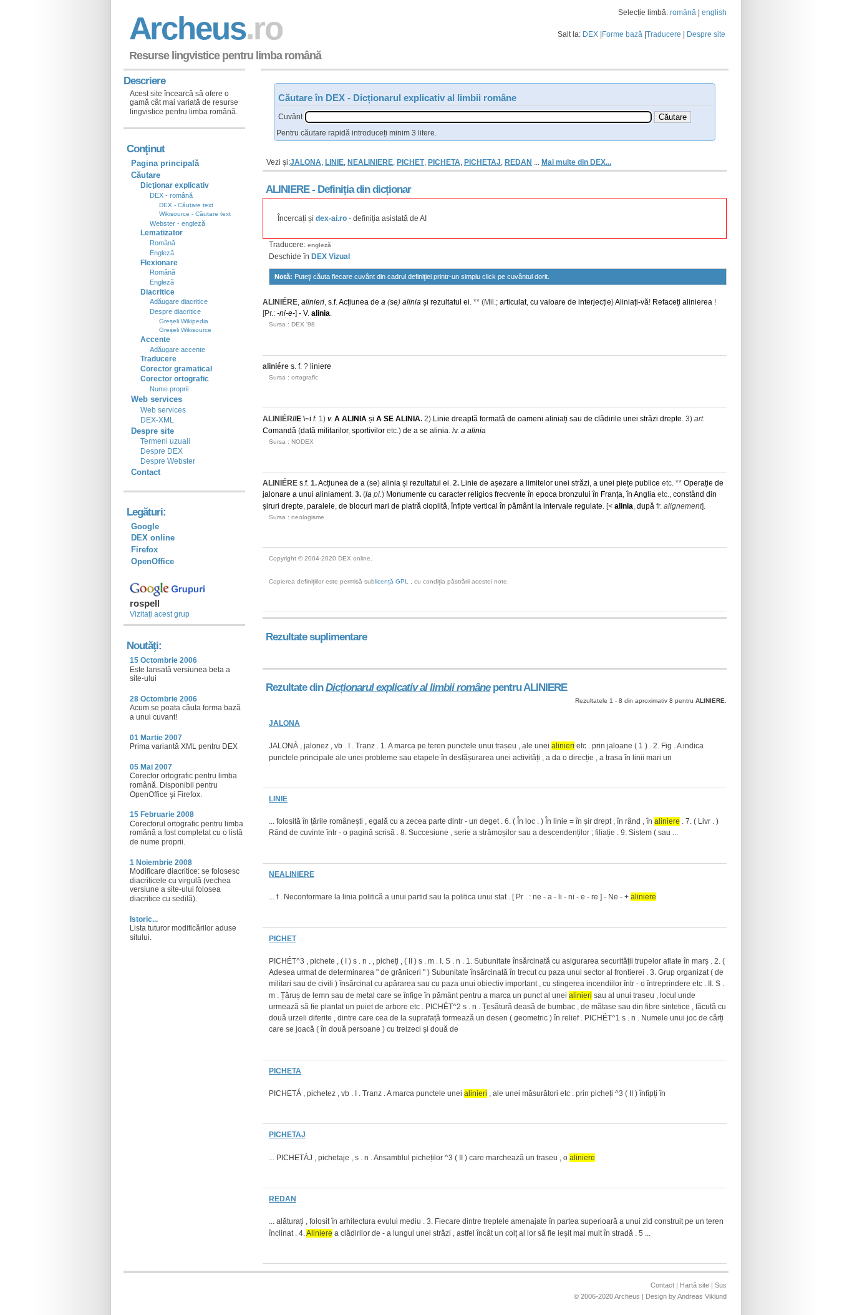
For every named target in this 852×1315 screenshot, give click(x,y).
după (645, 506)
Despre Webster (167, 461)
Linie (441, 418)
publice (647, 483)
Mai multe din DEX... (576, 162)
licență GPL (392, 581)
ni (282, 313)
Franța (611, 494)
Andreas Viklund (702, 1296)
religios (480, 494)
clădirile (607, 418)
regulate (588, 506)
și (425, 302)
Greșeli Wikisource (185, 329)
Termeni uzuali (165, 441)
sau (575, 418)
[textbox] (478, 117)
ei (466, 302)
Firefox (144, 549)
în (531, 494)
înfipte (461, 506)
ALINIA (354, 418)
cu (534, 302)
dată (308, 430)
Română (162, 243)
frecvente (510, 494)
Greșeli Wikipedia (183, 321)
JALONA (305, 162)
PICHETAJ (482, 162)
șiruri (271, 506)
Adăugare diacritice (179, 301)
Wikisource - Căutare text (195, 213)
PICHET (410, 162)
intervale (558, 506)
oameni (530, 418)
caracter (452, 494)
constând (688, 494)
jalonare (277, 494)
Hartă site (694, 1285)
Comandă (279, 430)
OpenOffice (152, 561)
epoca (546, 494)
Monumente (406, 494)
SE (389, 418)
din (711, 494)
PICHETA (444, 162)
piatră (411, 506)
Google (145, 526)
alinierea (697, 302)
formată (492, 418)
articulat (513, 302)
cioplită (435, 506)
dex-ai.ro (331, 218)
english (714, 12)
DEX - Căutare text (186, 205)
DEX (590, 34)
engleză (319, 245)
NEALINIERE (370, 162)
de (374, 302)
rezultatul (446, 302)
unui (306, 494)
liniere (320, 366)
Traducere (663, 34)
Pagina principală (165, 163)
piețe (624, 483)
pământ (520, 506)
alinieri (312, 302)
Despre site (706, 34)
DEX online (153, 537)
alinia (411, 302)
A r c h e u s (204, 28)
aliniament (333, 494)
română (683, 12)
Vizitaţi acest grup (160, 614)
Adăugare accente (177, 349)
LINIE (334, 162)
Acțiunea (354, 302)
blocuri (360, 506)
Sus (721, 1285)
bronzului (575, 494)
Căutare (145, 175)
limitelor (539, 483)
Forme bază (622, 34)
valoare (553, 302)
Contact (145, 472)
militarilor (332, 430)
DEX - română (171, 195)
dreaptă (465, 418)
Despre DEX (161, 451)
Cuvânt (290, 116)
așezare (504, 483)
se (394, 302)
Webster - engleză (177, 223)
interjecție (594, 302)
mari (381, 506)
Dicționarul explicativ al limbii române (408, 687)
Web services (163, 410)
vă (645, 302)
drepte (671, 418)
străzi (649, 418)
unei (630, 418)
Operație (698, 483)
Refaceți (666, 302)
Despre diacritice (175, 311)
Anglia (645, 494)
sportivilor (368, 430)
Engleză (162, 253)
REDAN (518, 162)
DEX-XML (157, 420)
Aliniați (626, 302)
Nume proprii (169, 389)
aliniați (556, 418)
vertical (485, 506)
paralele (321, 506)
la (368, 494)
